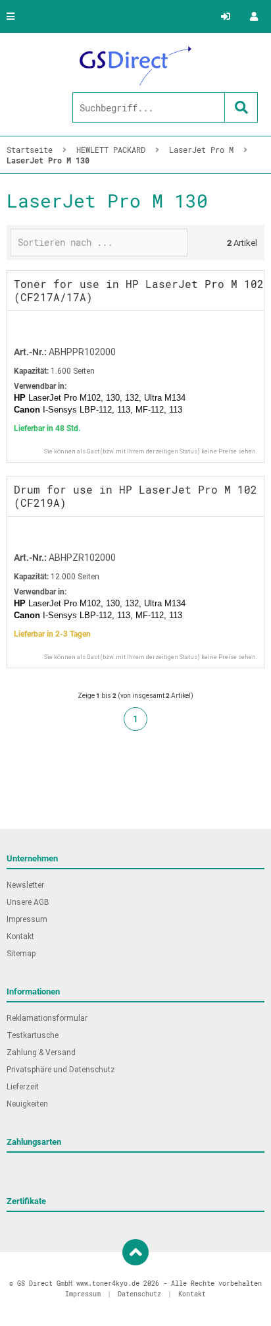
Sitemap (21, 953)
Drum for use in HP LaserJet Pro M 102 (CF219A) (135, 495)
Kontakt (20, 936)
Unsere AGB (28, 902)
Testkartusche (33, 1035)
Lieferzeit (23, 1086)
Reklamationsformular (47, 1018)
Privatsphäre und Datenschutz (61, 1069)
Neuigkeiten (27, 1104)
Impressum (27, 919)
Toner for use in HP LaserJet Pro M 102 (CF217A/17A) (139, 290)
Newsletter (25, 885)
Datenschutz (139, 1294)
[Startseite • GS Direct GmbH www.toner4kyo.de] (135, 66)
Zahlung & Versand (41, 1052)
